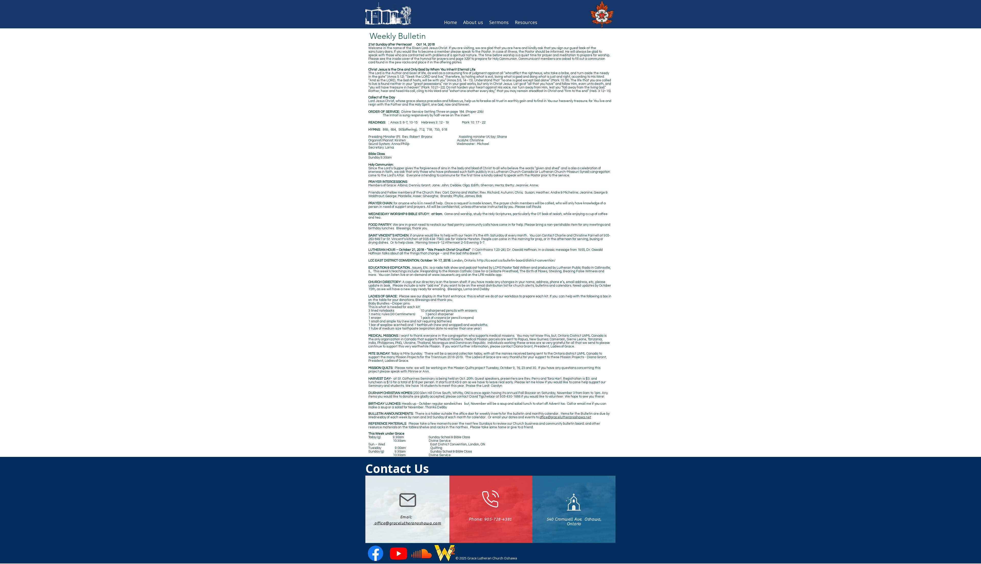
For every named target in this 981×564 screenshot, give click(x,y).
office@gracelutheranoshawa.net (565, 417)
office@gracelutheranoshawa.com (407, 523)
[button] (526, 22)
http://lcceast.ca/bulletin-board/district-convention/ (516, 260)
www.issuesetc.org (446, 275)
